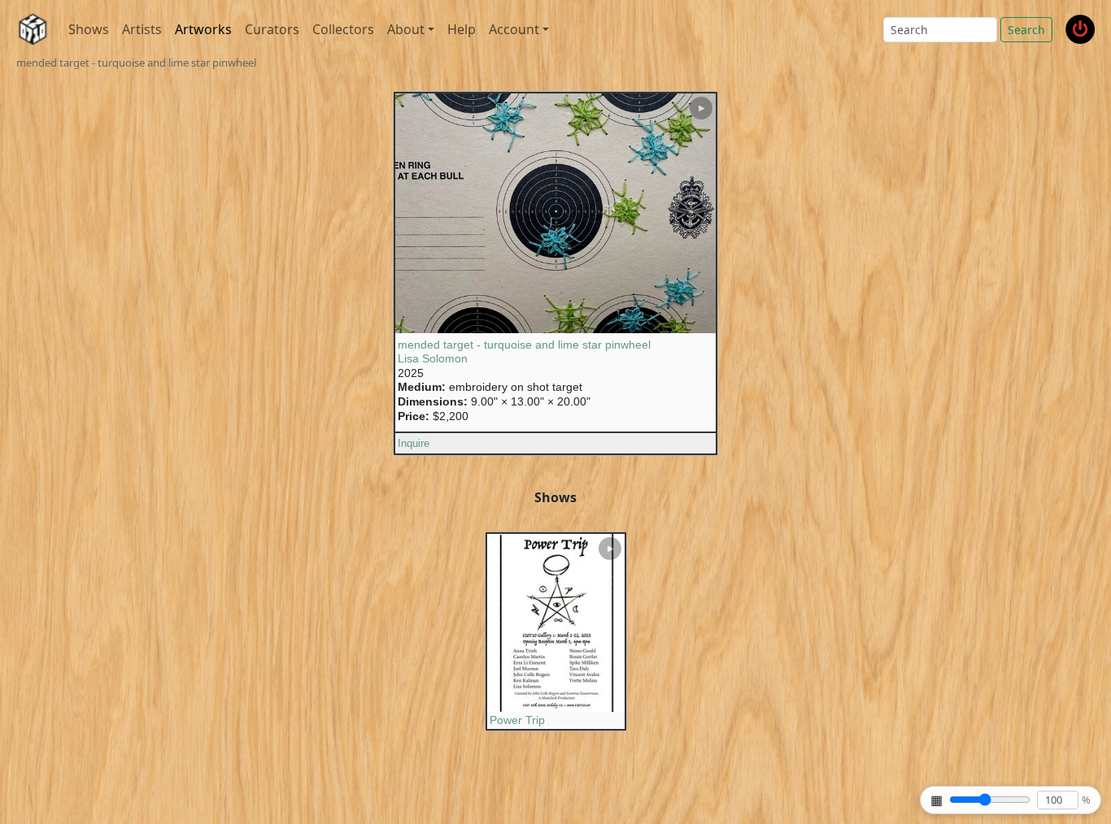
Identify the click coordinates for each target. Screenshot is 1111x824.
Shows (88, 29)
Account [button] (514, 29)
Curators (272, 29)
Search (1026, 29)
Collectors (343, 29)
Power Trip (517, 719)
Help (461, 29)
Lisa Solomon (433, 358)
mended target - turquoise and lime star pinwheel (524, 344)
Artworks (203, 29)
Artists (142, 29)
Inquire (413, 443)
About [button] (406, 29)
